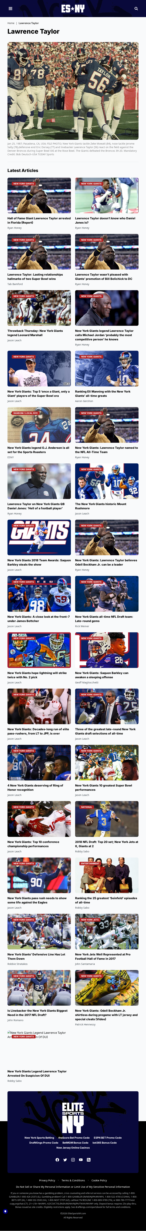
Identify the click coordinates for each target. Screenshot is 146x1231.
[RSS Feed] (88, 1160)
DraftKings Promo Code (43, 1142)
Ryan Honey (14, 227)
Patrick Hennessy (85, 1024)
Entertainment (90, 863)
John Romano (15, 1020)
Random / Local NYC (26, 413)
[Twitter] (65, 1160)
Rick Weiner (82, 626)
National (86, 807)
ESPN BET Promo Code (108, 1137)
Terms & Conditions (73, 1180)
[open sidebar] (10, 8)
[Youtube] (81, 1160)
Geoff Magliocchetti (86, 682)
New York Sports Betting (39, 1137)
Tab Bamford (15, 284)
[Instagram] (73, 1160)
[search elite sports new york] (136, 8)
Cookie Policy (99, 1180)
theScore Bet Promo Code (74, 1137)
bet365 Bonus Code (105, 1142)
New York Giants (24, 183)
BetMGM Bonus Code (75, 1142)
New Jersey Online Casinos (73, 1147)
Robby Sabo (82, 851)
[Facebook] (57, 1160)
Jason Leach (14, 340)
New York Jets (90, 919)
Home (10, 23)
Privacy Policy (47, 1180)
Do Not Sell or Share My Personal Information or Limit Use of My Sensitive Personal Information (73, 1186)
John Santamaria (85, 964)
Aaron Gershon (84, 401)
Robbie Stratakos (17, 964)
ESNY (10, 457)
